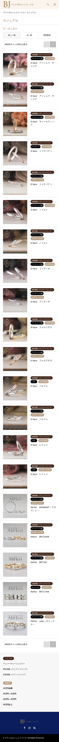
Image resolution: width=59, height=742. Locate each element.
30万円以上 (7, 705)
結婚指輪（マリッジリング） (15, 674)
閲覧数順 (47, 35)
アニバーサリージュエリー (14, 664)
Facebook (24, 728)
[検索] (47, 4)
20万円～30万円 (9, 699)
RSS (34, 728)
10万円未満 (7, 688)
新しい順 (11, 35)
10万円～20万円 (9, 694)
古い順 (29, 35)
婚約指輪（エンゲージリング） (15, 669)
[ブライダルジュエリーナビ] (18, 4)
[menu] (54, 4)
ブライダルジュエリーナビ (16, 738)
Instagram (29, 728)
